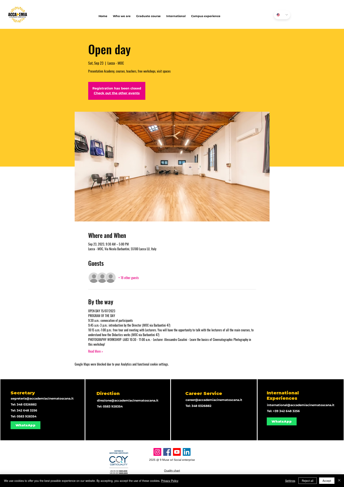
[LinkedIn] (187, 452)
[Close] (339, 480)
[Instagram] (157, 452)
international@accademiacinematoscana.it (300, 405)
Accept (326, 481)
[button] (175, 14)
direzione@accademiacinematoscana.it (127, 400)
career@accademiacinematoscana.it (214, 400)
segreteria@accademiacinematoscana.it (42, 398)
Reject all (307, 481)
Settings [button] (290, 481)
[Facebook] (167, 452)
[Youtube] (177, 452)
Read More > (95, 351)
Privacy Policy (169, 481)
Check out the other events (117, 93)
